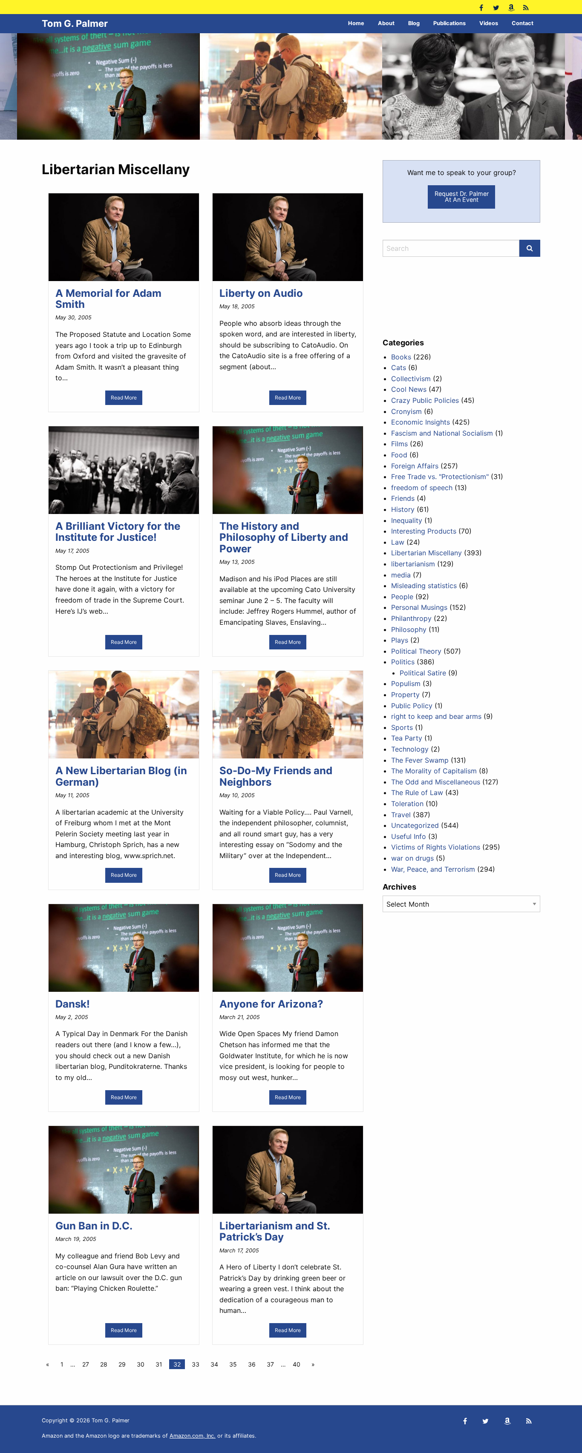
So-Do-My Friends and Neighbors (275, 776)
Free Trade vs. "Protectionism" (440, 476)
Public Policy (411, 705)
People (402, 596)
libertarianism (413, 564)
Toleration (407, 803)
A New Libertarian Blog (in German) (121, 776)
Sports (402, 727)
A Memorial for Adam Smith (108, 298)
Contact (522, 23)
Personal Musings (419, 607)
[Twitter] (496, 7)
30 (140, 1364)
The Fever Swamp (420, 760)
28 (103, 1364)
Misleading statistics (424, 585)
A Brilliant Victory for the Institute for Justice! (117, 531)
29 (122, 1364)
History (403, 509)
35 (233, 1364)
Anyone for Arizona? (271, 1004)
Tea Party (406, 738)
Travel (401, 814)
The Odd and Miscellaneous (435, 782)
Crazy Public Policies (425, 400)
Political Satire (423, 673)
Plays (399, 640)
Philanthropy (411, 618)
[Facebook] (481, 7)
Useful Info (408, 836)
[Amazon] (511, 7)
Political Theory (416, 651)
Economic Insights (420, 422)
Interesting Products (423, 531)
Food (399, 455)
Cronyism (406, 411)
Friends (403, 498)
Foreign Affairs (414, 466)
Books (401, 357)
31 (159, 1364)
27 (85, 1364)
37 (270, 1364)
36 (252, 1364)
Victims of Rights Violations (435, 847)
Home (356, 23)
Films (399, 443)
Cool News (408, 389)
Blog (414, 23)
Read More (124, 397)
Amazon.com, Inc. (193, 1436)
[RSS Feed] (526, 7)
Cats (398, 367)
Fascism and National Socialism (442, 433)
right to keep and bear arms (436, 716)
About (386, 23)
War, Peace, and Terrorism (433, 869)
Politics (403, 662)
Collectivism (411, 378)
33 (195, 1364)
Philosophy (408, 629)
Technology (410, 749)
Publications (449, 23)
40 (296, 1364)
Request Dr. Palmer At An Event (462, 196)
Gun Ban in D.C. (94, 1226)
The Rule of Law (417, 792)
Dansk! (72, 1004)
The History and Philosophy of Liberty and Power (283, 537)
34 (214, 1364)
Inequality (406, 520)
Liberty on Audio (261, 293)
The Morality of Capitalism (434, 771)
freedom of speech (421, 487)
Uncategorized (415, 825)
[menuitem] (356, 23)
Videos (488, 23)
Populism (406, 683)
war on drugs (412, 858)
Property (405, 694)
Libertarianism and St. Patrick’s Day (274, 1231)
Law (397, 542)
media (401, 575)
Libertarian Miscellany (426, 552)
